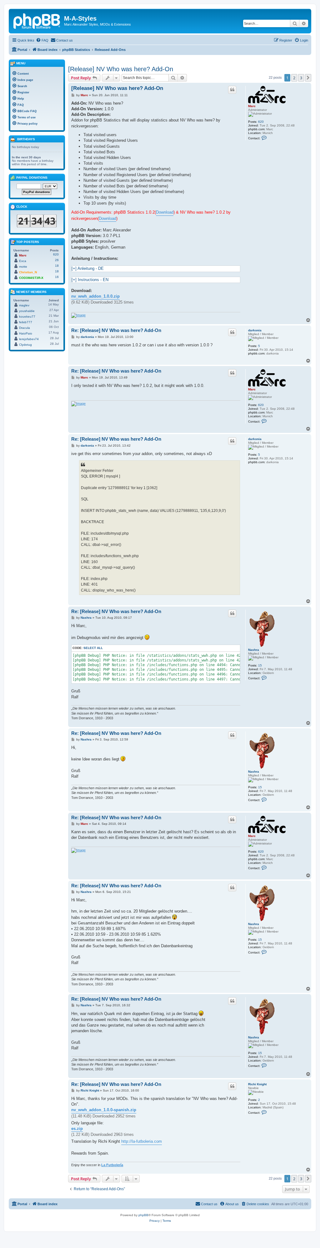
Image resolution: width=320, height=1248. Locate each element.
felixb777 (25, 322)
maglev (24, 305)
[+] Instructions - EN (90, 279)
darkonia (255, 330)
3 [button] (301, 78)
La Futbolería (112, 1165)
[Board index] (37, 20)
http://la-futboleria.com (141, 1141)
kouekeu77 (27, 316)
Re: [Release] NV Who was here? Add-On (116, 330)
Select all (93, 648)
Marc (252, 106)
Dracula (24, 327)
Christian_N (28, 272)
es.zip (77, 1128)
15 (260, 665)
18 (57, 265)
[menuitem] (42, 40)
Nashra (253, 649)
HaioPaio (25, 333)
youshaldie (27, 311)
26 (57, 260)
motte (23, 266)
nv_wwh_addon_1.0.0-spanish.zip (103, 1109)
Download (164, 212)
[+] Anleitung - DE (88, 268)
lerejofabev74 (29, 339)
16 (57, 277)
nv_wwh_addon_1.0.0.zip (95, 296)
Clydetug (25, 344)
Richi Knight (257, 1084)
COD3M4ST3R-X (31, 278)
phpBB (143, 1215)
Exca (22, 261)
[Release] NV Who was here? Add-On (120, 69)
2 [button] (294, 78)
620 (261, 121)
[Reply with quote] (232, 89)
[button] (308, 78)
